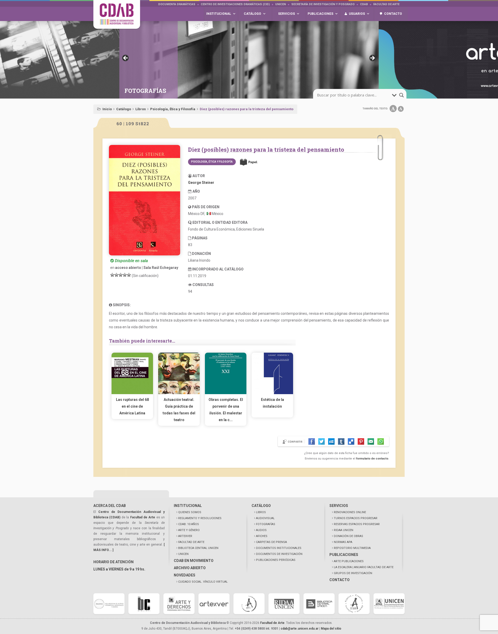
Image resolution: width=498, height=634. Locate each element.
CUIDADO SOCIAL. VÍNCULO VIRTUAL (203, 581)
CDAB (364, 4)
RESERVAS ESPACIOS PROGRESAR (357, 524)
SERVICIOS (338, 506)
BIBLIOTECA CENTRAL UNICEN (198, 548)
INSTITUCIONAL (188, 506)
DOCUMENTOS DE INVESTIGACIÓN (279, 554)
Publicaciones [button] (320, 14)
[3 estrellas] (121, 275)
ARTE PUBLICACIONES (349, 561)
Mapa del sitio (331, 628)
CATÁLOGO (261, 506)
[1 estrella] (112, 275)
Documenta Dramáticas (176, 4)
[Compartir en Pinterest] (361, 441)
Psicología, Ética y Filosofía (172, 109)
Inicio (107, 109)
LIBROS (261, 512)
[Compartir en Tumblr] (341, 441)
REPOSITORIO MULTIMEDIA (352, 548)
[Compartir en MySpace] (331, 441)
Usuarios (357, 14)
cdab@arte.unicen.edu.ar (300, 628)
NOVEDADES (184, 575)
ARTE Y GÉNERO (189, 530)
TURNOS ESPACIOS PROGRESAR (355, 518)
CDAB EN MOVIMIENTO (193, 561)
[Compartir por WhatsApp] (380, 441)
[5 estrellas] (129, 275)
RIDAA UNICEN (343, 530)
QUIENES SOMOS (189, 512)
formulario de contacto (372, 458)
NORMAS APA (343, 542)
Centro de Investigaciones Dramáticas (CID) (235, 4)
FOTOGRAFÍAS (265, 524)
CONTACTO (339, 580)
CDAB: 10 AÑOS (188, 524)
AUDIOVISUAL (265, 518)
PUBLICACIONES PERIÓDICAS (275, 560)
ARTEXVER (185, 536)
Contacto (393, 14)
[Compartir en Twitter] (321, 441)
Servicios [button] (286, 14)
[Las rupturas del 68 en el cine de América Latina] (132, 393)
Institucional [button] (218, 14)
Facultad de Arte (386, 4)
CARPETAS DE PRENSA (271, 542)
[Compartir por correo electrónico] (371, 441)
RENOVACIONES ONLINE (350, 512)
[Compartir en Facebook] (311, 441)
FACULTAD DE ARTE (191, 542)
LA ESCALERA (363, 567)
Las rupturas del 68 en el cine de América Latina (132, 406)
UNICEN (280, 4)
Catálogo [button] (252, 14)
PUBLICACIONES (343, 555)
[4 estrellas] (125, 275)
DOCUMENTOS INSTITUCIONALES (278, 548)
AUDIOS (261, 530)
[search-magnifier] (401, 95)
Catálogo (123, 109)
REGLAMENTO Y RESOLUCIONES (200, 518)
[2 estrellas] (116, 275)
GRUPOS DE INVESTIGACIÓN (353, 573)
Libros (140, 109)
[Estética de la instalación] (272, 393)
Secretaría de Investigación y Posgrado (323, 4)
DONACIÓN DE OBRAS (348, 536)
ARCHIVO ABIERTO (190, 568)
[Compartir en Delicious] (351, 441)
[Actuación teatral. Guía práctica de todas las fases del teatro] (179, 393)
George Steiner (201, 182)
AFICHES (261, 536)
